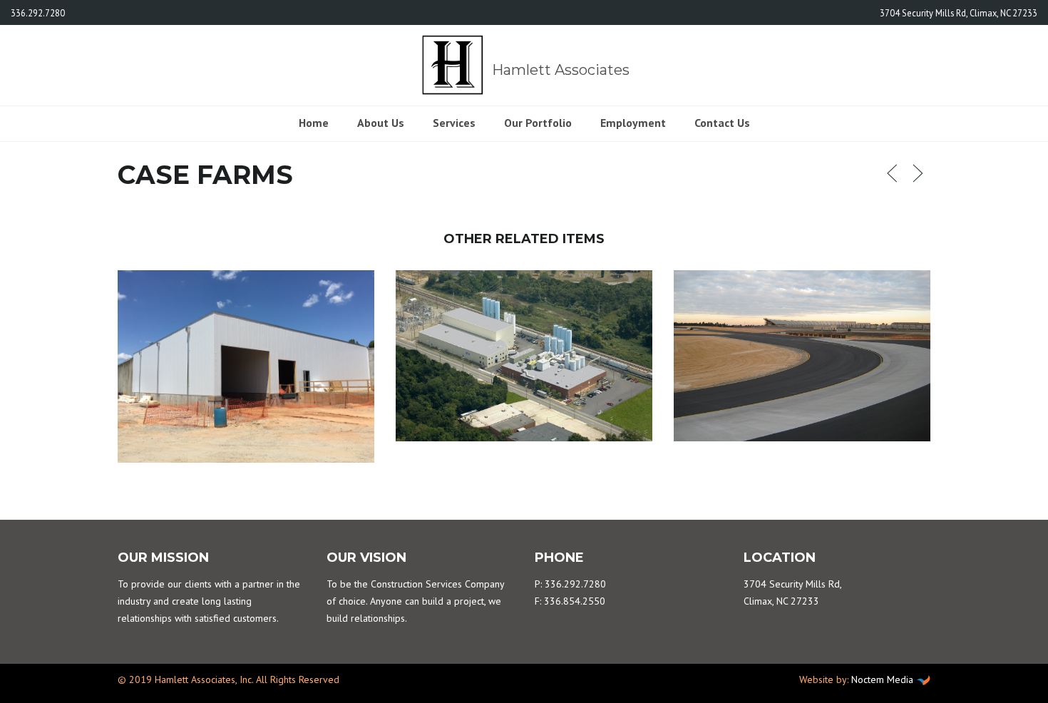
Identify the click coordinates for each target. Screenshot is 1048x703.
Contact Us (722, 123)
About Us (380, 123)
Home (314, 123)
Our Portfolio (538, 123)
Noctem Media (882, 679)
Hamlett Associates (559, 69)
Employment (633, 123)
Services (454, 123)
